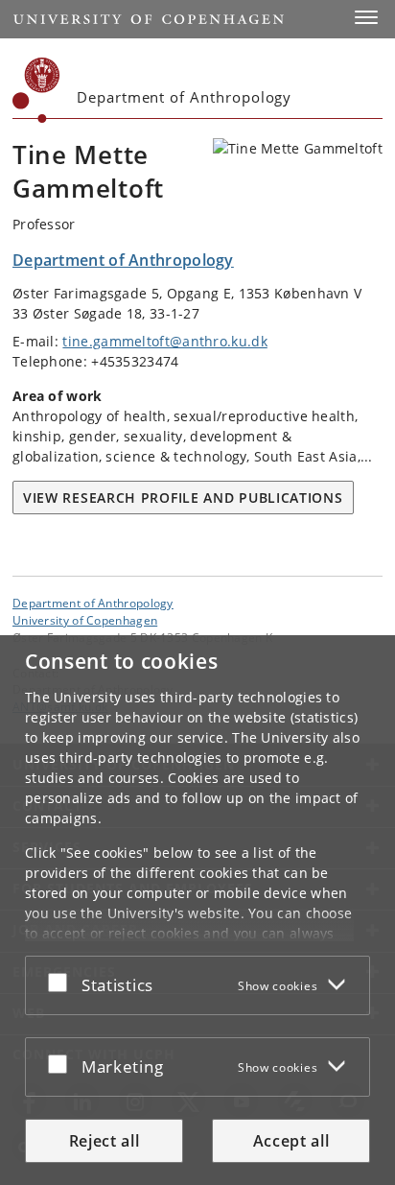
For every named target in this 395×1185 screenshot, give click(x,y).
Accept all (291, 1140)
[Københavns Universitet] (36, 90)
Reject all (104, 1140)
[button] (366, 17)
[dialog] (197, 910)
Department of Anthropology (93, 602)
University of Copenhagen (84, 620)
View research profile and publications (183, 497)
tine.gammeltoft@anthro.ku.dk (164, 341)
